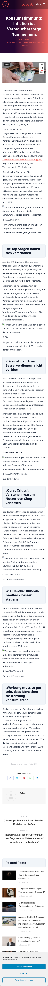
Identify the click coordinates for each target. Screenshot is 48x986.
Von (25, 764)
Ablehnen (24, 973)
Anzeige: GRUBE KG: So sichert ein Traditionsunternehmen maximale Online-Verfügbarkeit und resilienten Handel (31, 922)
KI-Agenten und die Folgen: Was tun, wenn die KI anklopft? (31, 890)
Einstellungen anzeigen (24, 980)
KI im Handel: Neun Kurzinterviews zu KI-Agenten (31, 904)
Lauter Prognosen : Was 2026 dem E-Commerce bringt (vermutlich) (31, 875)
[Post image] (9, 875)
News (7, 64)
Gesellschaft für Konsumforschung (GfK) (22, 159)
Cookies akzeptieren (24, 967)
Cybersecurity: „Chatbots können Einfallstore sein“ (29, 939)
